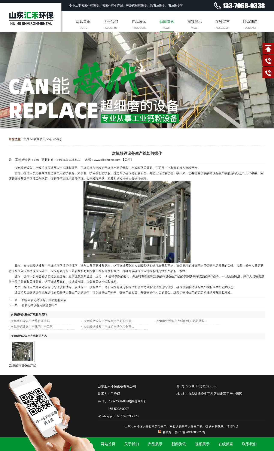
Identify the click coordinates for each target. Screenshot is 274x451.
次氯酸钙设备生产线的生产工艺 (32, 326)
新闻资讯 (40, 139)
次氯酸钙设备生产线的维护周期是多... (181, 321)
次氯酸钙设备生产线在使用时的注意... (108, 321)
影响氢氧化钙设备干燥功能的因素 (43, 300)
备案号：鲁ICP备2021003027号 (184, 432)
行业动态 (56, 139)
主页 (26, 139)
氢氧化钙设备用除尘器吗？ (39, 305)
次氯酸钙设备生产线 (22, 365)
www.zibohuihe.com (107, 159)
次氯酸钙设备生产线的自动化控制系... (108, 326)
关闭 (127, 159)
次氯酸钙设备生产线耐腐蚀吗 (30, 321)
